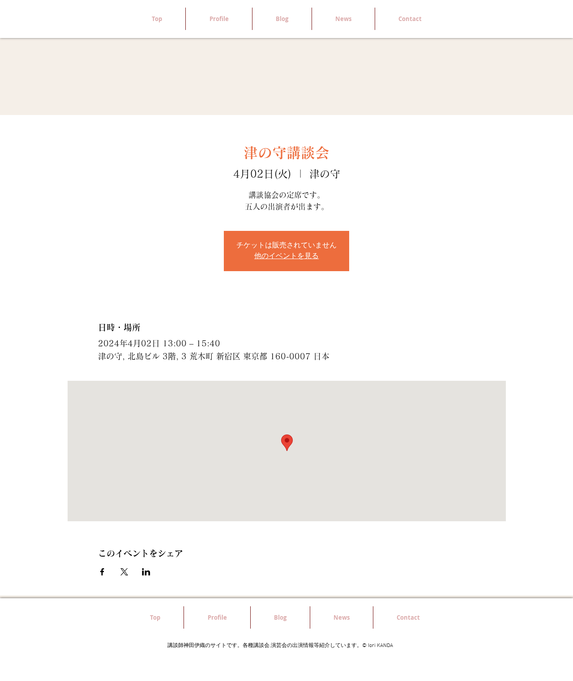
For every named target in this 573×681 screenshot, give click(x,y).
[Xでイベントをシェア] (124, 571)
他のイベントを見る (286, 256)
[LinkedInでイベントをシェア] (146, 571)
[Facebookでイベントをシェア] (102, 571)
